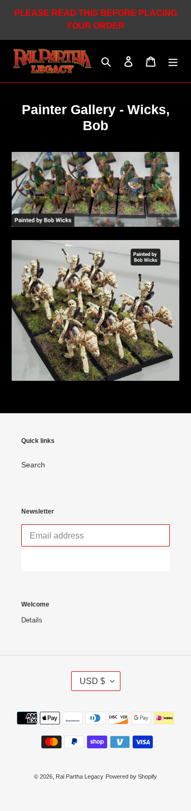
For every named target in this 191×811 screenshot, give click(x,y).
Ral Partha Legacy (79, 776)
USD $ (92, 681)
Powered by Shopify (131, 776)
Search (33, 464)
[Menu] (173, 61)
